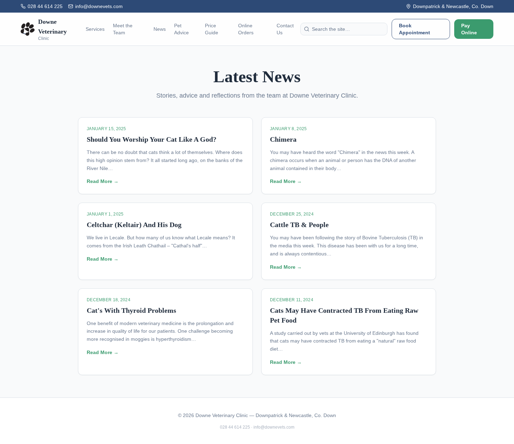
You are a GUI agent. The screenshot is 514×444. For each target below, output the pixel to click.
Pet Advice (181, 29)
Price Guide (211, 29)
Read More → (103, 181)
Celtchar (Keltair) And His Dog (134, 224)
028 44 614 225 (45, 6)
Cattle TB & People (299, 224)
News (160, 29)
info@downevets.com (99, 6)
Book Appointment (414, 29)
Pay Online (469, 29)
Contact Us (285, 29)
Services (95, 29)
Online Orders (246, 29)
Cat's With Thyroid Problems (131, 310)
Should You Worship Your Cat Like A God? (151, 139)
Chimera (283, 139)
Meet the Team (123, 29)
